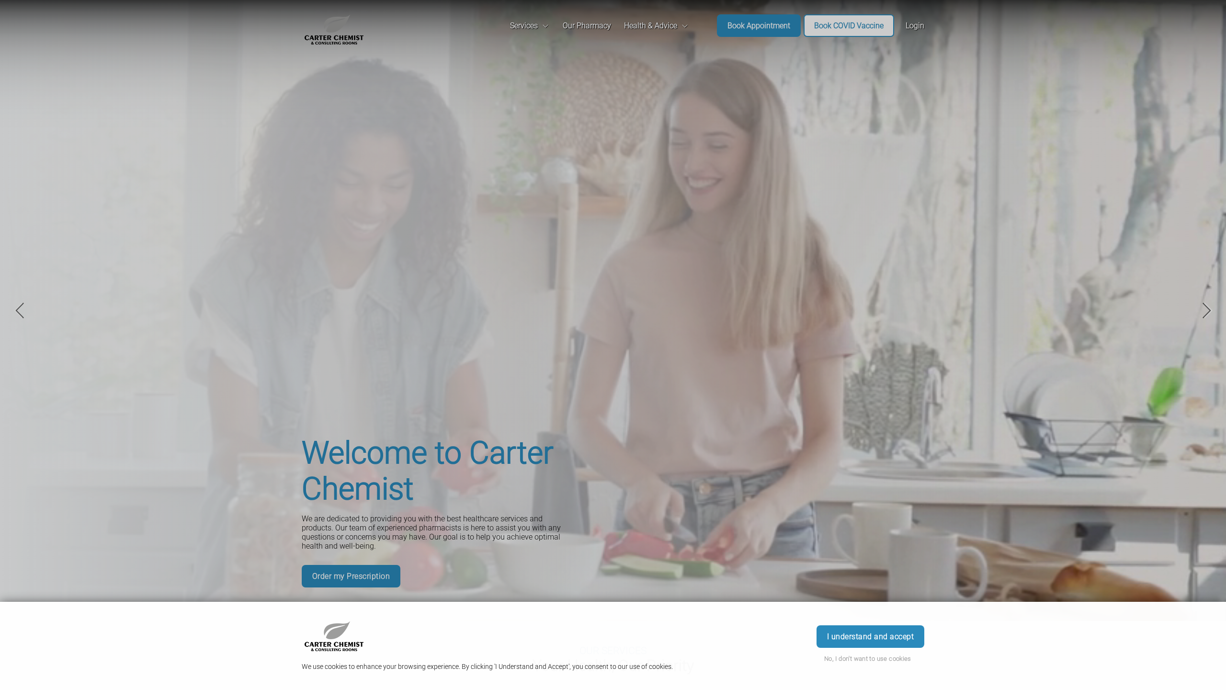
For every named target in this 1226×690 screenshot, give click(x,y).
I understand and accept (870, 636)
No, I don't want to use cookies (867, 658)
